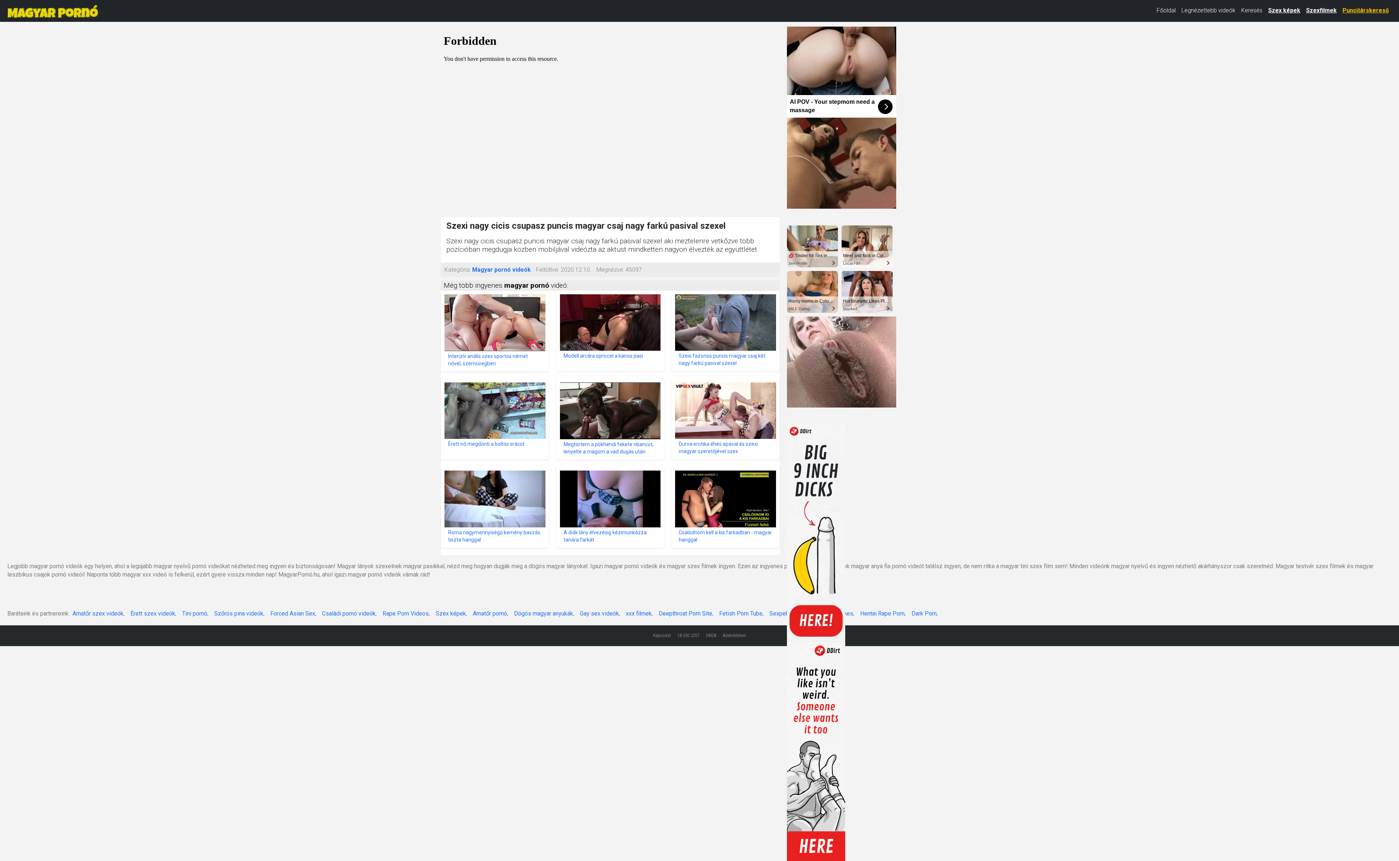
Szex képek (1284, 10)
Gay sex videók (599, 613)
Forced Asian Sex (292, 613)
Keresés (1251, 10)
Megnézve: (610, 269)
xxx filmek (639, 613)
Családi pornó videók (349, 613)
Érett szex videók (152, 613)
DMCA (711, 635)
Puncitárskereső (1366, 10)
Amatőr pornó (490, 613)
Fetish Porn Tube (741, 613)
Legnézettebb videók (1208, 10)
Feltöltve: (547, 269)
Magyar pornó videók (501, 269)
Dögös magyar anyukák (543, 613)
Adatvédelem (734, 635)
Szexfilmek (1321, 10)
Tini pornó (194, 613)
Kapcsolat (662, 635)
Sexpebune (783, 613)
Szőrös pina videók (238, 613)
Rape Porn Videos (406, 613)
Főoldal (1166, 10)
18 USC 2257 (688, 635)
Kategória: (457, 269)
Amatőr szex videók (98, 613)
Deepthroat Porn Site (685, 613)
